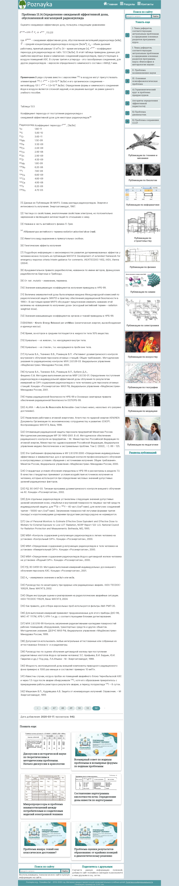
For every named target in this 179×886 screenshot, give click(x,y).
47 (54, 708)
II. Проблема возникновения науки (144, 71)
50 (79, 708)
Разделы (129, 4)
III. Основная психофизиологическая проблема (145, 81)
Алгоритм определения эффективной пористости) (145, 103)
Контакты (147, 4)
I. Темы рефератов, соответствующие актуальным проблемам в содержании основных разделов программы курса (145, 35)
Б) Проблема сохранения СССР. (145, 121)
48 (62, 708)
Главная (112, 4)
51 (88, 708)
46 (46, 708)
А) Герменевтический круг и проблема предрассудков (144, 92)
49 (71, 708)
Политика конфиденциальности (139, 882)
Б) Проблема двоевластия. (139, 113)
